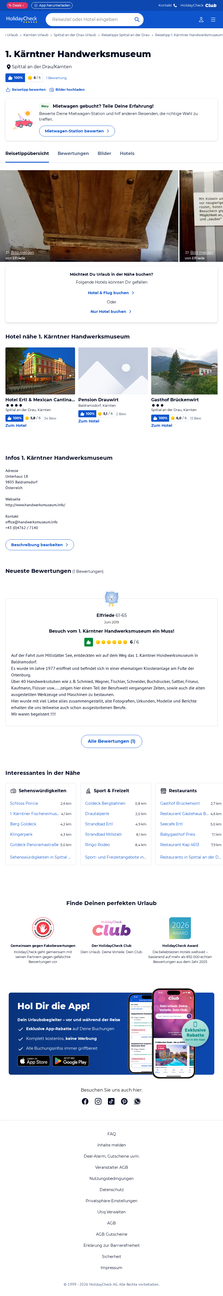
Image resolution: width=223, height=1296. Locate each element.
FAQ (111, 1134)
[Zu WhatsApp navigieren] (137, 1102)
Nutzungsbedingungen (111, 1178)
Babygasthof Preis (177, 834)
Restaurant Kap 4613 (179, 844)
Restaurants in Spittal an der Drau (191, 857)
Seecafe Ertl (171, 824)
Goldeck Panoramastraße (34, 844)
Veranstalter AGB (111, 1167)
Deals (15, 5)
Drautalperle (97, 813)
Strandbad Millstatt (103, 834)
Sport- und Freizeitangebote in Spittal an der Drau (116, 857)
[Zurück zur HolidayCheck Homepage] (22, 19)
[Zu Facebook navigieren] (85, 1102)
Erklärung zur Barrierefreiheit (111, 1245)
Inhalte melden (111, 1145)
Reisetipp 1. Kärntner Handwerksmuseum (189, 35)
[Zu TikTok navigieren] (111, 1102)
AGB (111, 1223)
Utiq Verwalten (111, 1212)
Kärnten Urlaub (35, 35)
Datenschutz (112, 1189)
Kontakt (165, 5)
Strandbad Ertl (99, 824)
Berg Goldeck (23, 824)
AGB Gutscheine (111, 1234)
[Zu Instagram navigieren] (98, 1102)
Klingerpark (21, 834)
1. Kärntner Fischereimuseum (35, 813)
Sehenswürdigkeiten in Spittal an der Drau (41, 857)
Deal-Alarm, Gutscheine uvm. (112, 1156)
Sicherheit (111, 1256)
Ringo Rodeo (97, 844)
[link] (201, 19)
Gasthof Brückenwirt (180, 803)
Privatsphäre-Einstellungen (111, 1200)
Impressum (111, 1267)
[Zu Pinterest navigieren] (124, 1102)
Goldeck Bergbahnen (105, 803)
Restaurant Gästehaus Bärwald (184, 813)
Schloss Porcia (24, 803)
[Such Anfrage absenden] (137, 19)
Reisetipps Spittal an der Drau (125, 35)
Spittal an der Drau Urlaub (75, 35)
